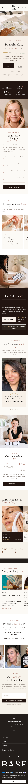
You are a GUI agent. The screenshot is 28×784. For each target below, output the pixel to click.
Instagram (15, 638)
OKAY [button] (14, 781)
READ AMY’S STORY (13, 483)
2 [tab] (12, 409)
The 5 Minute (14, 296)
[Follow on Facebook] (10, 757)
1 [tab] (10, 409)
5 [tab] (17, 409)
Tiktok (22, 638)
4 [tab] (15, 409)
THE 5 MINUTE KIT (8, 65)
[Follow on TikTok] (18, 757)
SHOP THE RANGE (19, 65)
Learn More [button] (20, 777)
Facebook (7, 638)
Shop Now (6, 539)
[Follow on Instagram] (14, 757)
